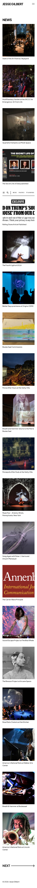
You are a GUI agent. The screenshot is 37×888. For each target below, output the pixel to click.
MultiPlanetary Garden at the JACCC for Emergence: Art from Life (17, 100)
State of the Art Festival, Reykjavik (15, 58)
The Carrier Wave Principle (12, 599)
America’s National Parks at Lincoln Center (16, 848)
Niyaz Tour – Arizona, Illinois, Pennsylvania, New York (13, 514)
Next (18, 866)
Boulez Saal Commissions (12, 347)
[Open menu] (33, 4)
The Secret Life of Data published (15, 183)
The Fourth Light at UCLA (11, 265)
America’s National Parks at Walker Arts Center (17, 764)
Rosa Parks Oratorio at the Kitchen (15, 722)
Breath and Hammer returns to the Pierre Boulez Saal (18, 430)
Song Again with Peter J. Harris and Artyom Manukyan (15, 557)
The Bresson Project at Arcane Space (16, 681)
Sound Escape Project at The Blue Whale (18, 640)
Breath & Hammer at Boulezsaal (14, 806)
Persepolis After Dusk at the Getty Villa (17, 472)
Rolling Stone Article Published (14, 224)
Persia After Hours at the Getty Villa (16, 388)
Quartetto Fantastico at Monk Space (16, 143)
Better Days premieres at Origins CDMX (17, 306)
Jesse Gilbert (12, 4)
